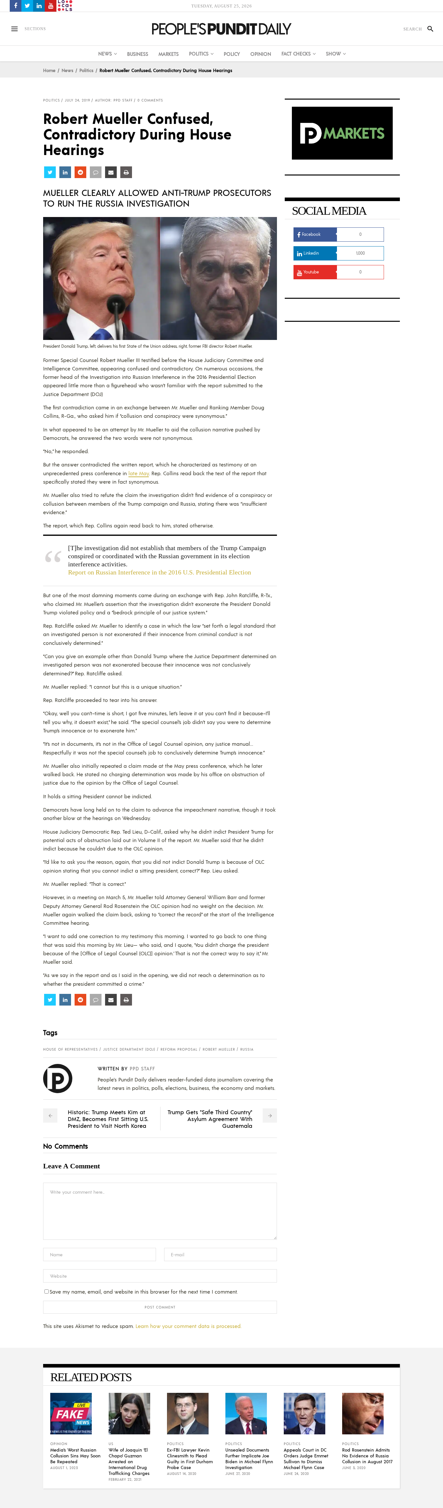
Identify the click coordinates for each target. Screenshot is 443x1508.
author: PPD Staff (114, 100)
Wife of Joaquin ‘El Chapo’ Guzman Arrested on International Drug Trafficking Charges (129, 1461)
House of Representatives (70, 1049)
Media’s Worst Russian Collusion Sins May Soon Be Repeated (75, 1455)
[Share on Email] (111, 172)
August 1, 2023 (64, 1468)
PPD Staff (142, 1068)
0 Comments (150, 100)
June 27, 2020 (237, 1473)
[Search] (427, 29)
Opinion (58, 1444)
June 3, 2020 (353, 1468)
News (67, 70)
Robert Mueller (219, 1049)
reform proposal (179, 1049)
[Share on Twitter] (50, 172)
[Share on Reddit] (80, 172)
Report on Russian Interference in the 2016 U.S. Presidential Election (159, 572)
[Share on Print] (126, 172)
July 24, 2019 (77, 100)
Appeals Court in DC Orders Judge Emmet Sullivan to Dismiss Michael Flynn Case (306, 1458)
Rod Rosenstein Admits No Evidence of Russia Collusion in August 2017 (367, 1455)
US (111, 1444)
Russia (247, 1049)
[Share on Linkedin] (65, 172)
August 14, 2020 (182, 1473)
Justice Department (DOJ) (129, 1049)
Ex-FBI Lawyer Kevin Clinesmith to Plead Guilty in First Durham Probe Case (190, 1458)
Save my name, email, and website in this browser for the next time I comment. (144, 1291)
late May (138, 473)
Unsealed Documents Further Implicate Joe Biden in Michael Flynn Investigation (249, 1458)
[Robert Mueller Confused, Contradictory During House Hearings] (62, 1078)
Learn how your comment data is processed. (189, 1325)
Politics (86, 70)
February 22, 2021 (125, 1479)
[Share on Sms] (96, 172)
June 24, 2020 (296, 1473)
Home (49, 70)
